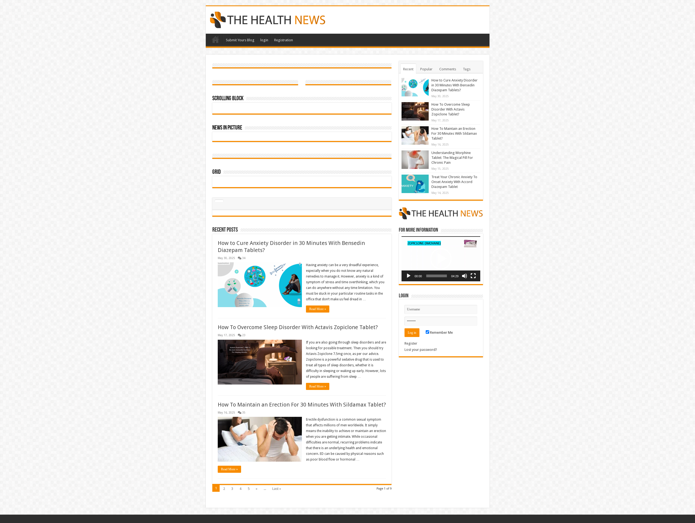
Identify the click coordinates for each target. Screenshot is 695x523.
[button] (441, 259)
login (264, 40)
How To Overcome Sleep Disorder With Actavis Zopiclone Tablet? (298, 327)
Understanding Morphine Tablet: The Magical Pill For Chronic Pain (452, 158)
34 (243, 258)
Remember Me (441, 332)
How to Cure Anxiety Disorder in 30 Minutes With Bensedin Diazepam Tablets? (454, 85)
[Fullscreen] (473, 276)
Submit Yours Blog (240, 40)
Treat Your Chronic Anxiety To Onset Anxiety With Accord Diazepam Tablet (454, 182)
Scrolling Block (228, 99)
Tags (466, 69)
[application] (441, 258)
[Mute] (464, 276)
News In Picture (227, 128)
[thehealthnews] (267, 19)
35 (243, 412)
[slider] (436, 276)
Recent (408, 69)
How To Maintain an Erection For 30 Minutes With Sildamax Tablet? (302, 404)
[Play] (408, 276)
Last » (276, 489)
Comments (447, 69)
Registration (283, 40)
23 (243, 335)
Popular (426, 69)
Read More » (317, 309)
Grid (216, 172)
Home (215, 39)
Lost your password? (421, 350)
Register (411, 343)
